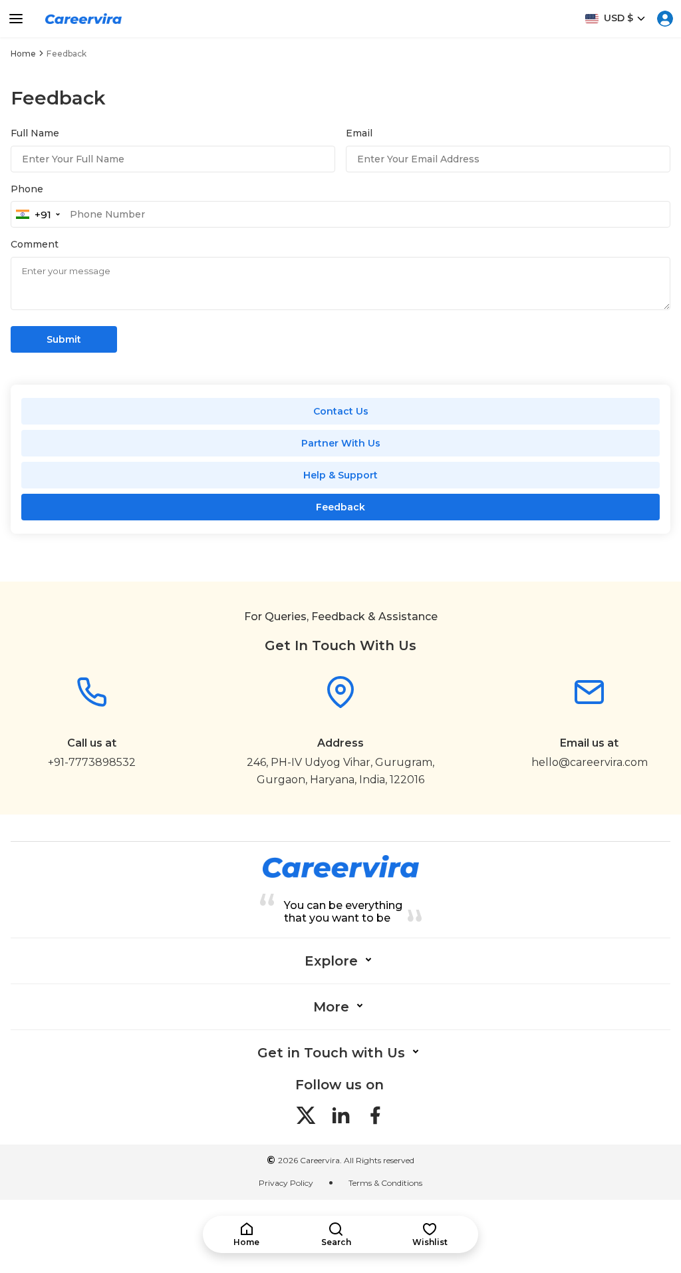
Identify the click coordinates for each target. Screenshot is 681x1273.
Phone (27, 189)
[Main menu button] (16, 19)
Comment (35, 244)
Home (23, 54)
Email (359, 133)
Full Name (35, 133)
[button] (246, 1234)
